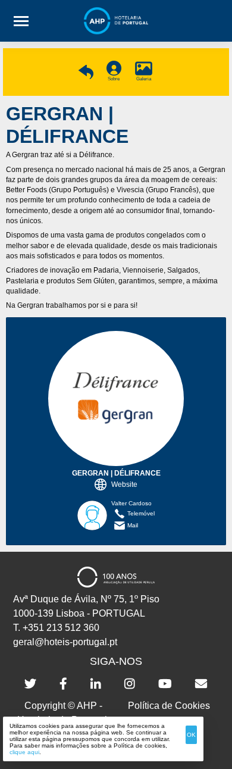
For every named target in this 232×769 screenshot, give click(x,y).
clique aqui (24, 752)
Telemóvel (141, 513)
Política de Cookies (169, 706)
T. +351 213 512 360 (56, 628)
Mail (132, 525)
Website (124, 484)
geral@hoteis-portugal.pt (65, 642)
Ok (191, 735)
